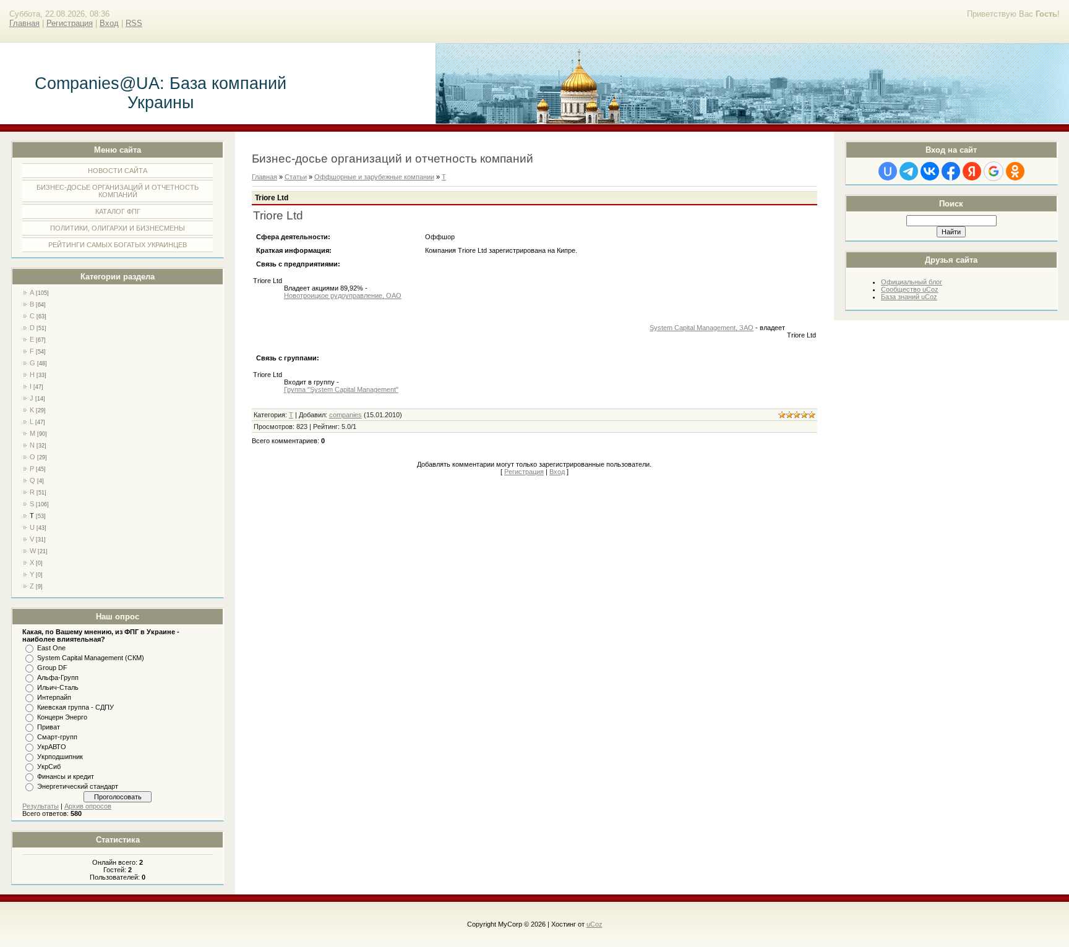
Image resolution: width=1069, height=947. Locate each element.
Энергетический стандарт (77, 786)
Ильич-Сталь (58, 687)
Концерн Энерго (62, 717)
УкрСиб (49, 766)
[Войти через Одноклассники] (1015, 171)
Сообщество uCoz (909, 289)
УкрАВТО (51, 746)
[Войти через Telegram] (908, 171)
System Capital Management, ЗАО (701, 327)
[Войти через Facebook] (951, 171)
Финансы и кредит (65, 776)
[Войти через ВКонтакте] (930, 171)
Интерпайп (54, 697)
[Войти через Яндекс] (972, 171)
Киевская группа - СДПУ (75, 707)
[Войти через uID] (887, 171)
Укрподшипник (60, 756)
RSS (134, 23)
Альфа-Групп (58, 677)
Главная (24, 23)
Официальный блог (911, 282)
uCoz (594, 924)
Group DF (52, 667)
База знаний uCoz (909, 296)
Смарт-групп (57, 737)
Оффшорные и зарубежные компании (374, 176)
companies (345, 414)
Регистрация (69, 23)
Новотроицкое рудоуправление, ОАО (342, 295)
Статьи (296, 176)
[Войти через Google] (993, 171)
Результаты (40, 806)
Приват (48, 727)
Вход (109, 23)
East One (51, 648)
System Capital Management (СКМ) (90, 657)
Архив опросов (87, 806)
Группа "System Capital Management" (341, 389)
